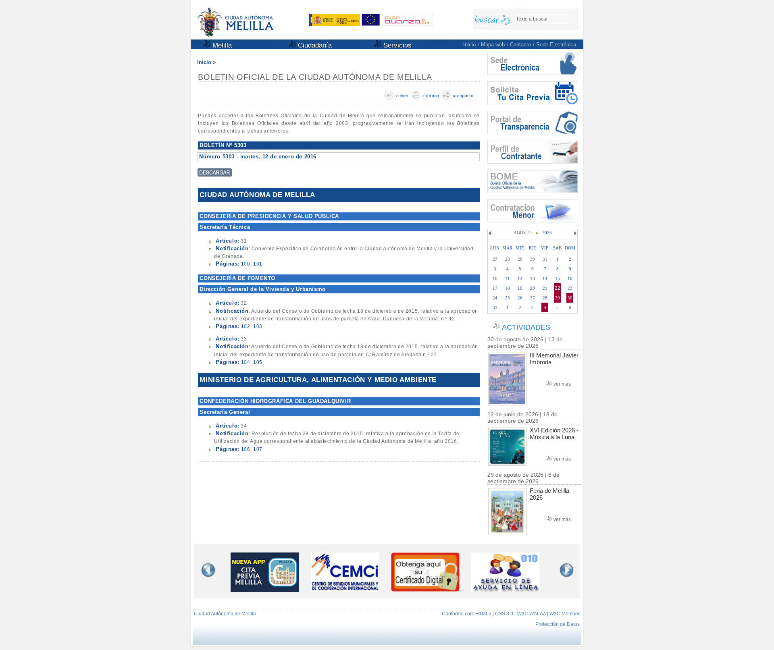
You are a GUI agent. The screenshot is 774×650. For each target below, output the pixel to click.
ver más (562, 384)
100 (245, 264)
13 (532, 278)
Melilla (221, 45)
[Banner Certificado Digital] (425, 589)
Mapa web (493, 45)
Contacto (520, 45)
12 (520, 278)
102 (245, 326)
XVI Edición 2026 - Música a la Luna (554, 433)
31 (495, 307)
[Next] (574, 233)
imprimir (431, 95)
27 (532, 297)
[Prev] (491, 233)
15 (557, 278)
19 (520, 288)
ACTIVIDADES (526, 327)
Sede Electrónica (556, 45)
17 (495, 288)
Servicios (396, 45)
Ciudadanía (314, 45)
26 (520, 297)
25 (507, 297)
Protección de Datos (557, 624)
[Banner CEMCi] (345, 590)
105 (257, 362)
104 (245, 362)
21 (545, 288)
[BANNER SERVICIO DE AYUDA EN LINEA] (505, 590)
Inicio (469, 45)
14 (545, 278)
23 (570, 288)
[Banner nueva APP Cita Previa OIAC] (265, 590)
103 (257, 326)
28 (545, 297)
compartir (463, 95)
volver (402, 95)
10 (495, 278)
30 (570, 297)
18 (507, 288)
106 (245, 449)
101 (257, 264)
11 (507, 278)
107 (257, 449)
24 (495, 297)
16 (570, 278)
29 (557, 297)
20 (532, 288)
